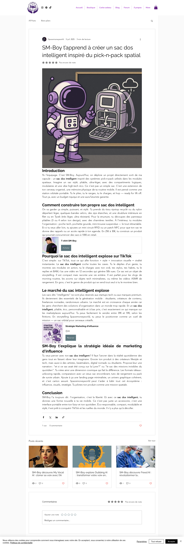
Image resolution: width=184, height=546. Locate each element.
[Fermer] (180, 541)
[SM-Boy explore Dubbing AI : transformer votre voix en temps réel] (92, 457)
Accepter (171, 541)
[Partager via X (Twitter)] (50, 417)
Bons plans (45, 20)
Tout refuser (156, 541)
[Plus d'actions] (140, 39)
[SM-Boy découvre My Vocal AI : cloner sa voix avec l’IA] (48, 457)
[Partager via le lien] (63, 417)
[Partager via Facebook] (43, 417)
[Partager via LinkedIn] (56, 417)
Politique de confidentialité (21, 542)
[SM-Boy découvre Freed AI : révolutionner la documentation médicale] (135, 457)
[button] (156, 7)
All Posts (32, 20)
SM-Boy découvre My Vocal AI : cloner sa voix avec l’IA (48, 474)
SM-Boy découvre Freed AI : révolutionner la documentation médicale (135, 474)
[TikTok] (50, 7)
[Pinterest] (46, 7)
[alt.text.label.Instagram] (42, 7)
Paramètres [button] (142, 541)
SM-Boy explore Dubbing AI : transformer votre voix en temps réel (91, 474)
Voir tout (151, 440)
